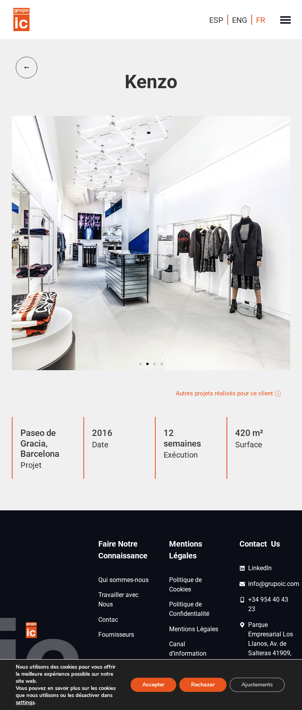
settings (25, 702)
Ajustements (257, 684)
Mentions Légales (193, 629)
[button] (285, 19)
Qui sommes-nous (123, 580)
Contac (108, 619)
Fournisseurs (116, 634)
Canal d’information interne (187, 653)
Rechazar (203, 684)
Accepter (153, 684)
